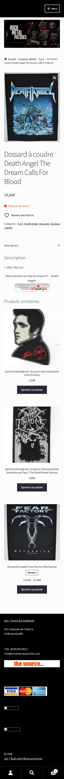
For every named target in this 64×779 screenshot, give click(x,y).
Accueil (12, 58)
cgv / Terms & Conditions (19, 620)
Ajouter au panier (32, 389)
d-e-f (41, 58)
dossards (44, 223)
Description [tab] (11, 245)
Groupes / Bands (27, 58)
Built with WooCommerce (26, 758)
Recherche (32, 773)
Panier (49, 769)
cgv (6, 758)
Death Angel (31, 223)
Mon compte (10, 773)
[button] (54, 78)
